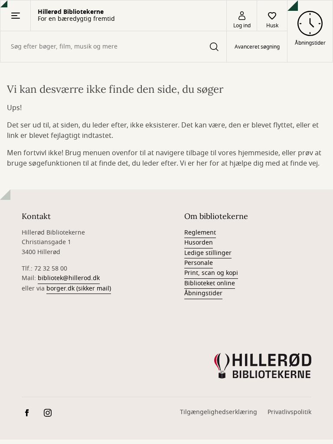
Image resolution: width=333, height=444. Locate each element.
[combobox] (113, 46)
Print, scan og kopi (211, 273)
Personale (198, 263)
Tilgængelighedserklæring (218, 412)
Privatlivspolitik (289, 412)
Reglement (200, 232)
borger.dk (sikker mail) (78, 288)
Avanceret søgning (257, 47)
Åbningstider (203, 293)
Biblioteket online (209, 283)
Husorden (198, 242)
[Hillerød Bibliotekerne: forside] (262, 366)
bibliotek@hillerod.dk (69, 278)
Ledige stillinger (208, 253)
